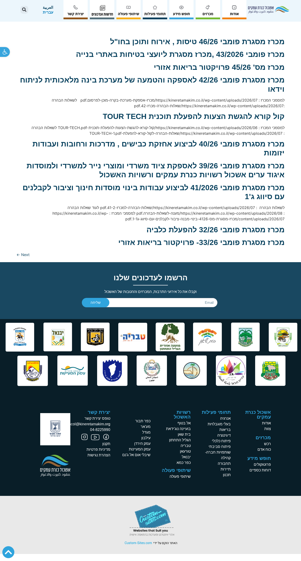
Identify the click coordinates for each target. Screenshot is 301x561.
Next (23, 254)
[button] (5, 52)
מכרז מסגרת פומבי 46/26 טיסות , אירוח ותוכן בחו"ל (197, 41)
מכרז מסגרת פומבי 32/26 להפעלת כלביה (216, 229)
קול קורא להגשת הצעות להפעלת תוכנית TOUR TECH (194, 116)
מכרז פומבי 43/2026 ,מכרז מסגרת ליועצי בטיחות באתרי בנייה (180, 54)
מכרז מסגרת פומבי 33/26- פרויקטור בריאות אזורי (201, 242)
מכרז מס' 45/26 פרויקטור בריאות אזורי (219, 67)
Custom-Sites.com (138, 543)
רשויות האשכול (182, 414)
